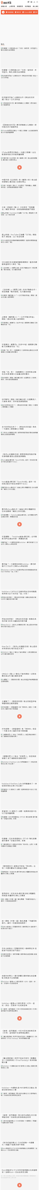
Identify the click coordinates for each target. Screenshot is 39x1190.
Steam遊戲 (28, 12)
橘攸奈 (19, 12)
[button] (37, 2)
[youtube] (31, 2)
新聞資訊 (20, 6)
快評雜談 (28, 6)
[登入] (34, 2)
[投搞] (28, 2)
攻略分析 (4, 6)
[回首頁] (6, 2)
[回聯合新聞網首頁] (2, 2)
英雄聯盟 (11, 12)
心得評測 (12, 6)
